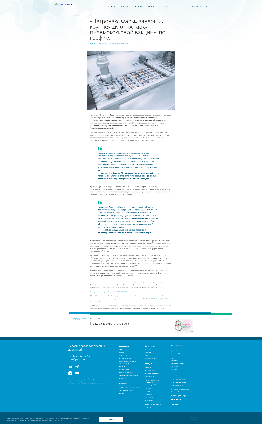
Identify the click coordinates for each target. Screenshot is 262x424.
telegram (77, 367)
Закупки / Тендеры (124, 369)
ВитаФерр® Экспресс (177, 363)
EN (206, 6)
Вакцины (148, 367)
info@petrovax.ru (78, 359)
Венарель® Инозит (177, 385)
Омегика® (174, 376)
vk (70, 367)
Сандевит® (174, 373)
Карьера (151, 6)
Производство (123, 355)
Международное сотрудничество (129, 387)
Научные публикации (178, 396)
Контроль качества (125, 358)
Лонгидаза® (148, 388)
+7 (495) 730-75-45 (79, 355)
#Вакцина (93, 44)
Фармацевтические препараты (152, 381)
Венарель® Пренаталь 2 (178, 382)
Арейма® (174, 351)
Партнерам (138, 6)
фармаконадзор (195, 6)
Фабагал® (148, 407)
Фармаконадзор (176, 399)
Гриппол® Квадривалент (152, 373)
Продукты (125, 6)
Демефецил (148, 394)
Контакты (122, 366)
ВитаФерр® (174, 360)
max (92, 367)
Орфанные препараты (153, 404)
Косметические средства (180, 389)
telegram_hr (84, 367)
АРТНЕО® (174, 370)
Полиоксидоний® (150, 385)
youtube (77, 373)
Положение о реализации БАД (128, 375)
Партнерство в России (126, 390)
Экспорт (121, 393)
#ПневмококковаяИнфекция (119, 44)
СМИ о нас (148, 352)
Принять (111, 420)
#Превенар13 (103, 44)
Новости (76, 15)
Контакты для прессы (151, 358)
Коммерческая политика (126, 372)
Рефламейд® (149, 397)
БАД (172, 358)
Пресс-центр (163, 6)
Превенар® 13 (149, 376)
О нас (120, 349)
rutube (84, 373)
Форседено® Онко (176, 354)
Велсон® (147, 391)
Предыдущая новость (79, 319)
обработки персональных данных (52, 420)
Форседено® (149, 400)
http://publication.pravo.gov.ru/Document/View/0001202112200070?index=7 (111, 292)
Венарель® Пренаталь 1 (178, 379)
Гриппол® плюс (150, 370)
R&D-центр (122, 352)
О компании (110, 6)
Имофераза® (175, 392)
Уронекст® (174, 367)
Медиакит (148, 355)
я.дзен (70, 373)
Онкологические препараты (177, 347)
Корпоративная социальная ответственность (127, 362)
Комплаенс (122, 378)
